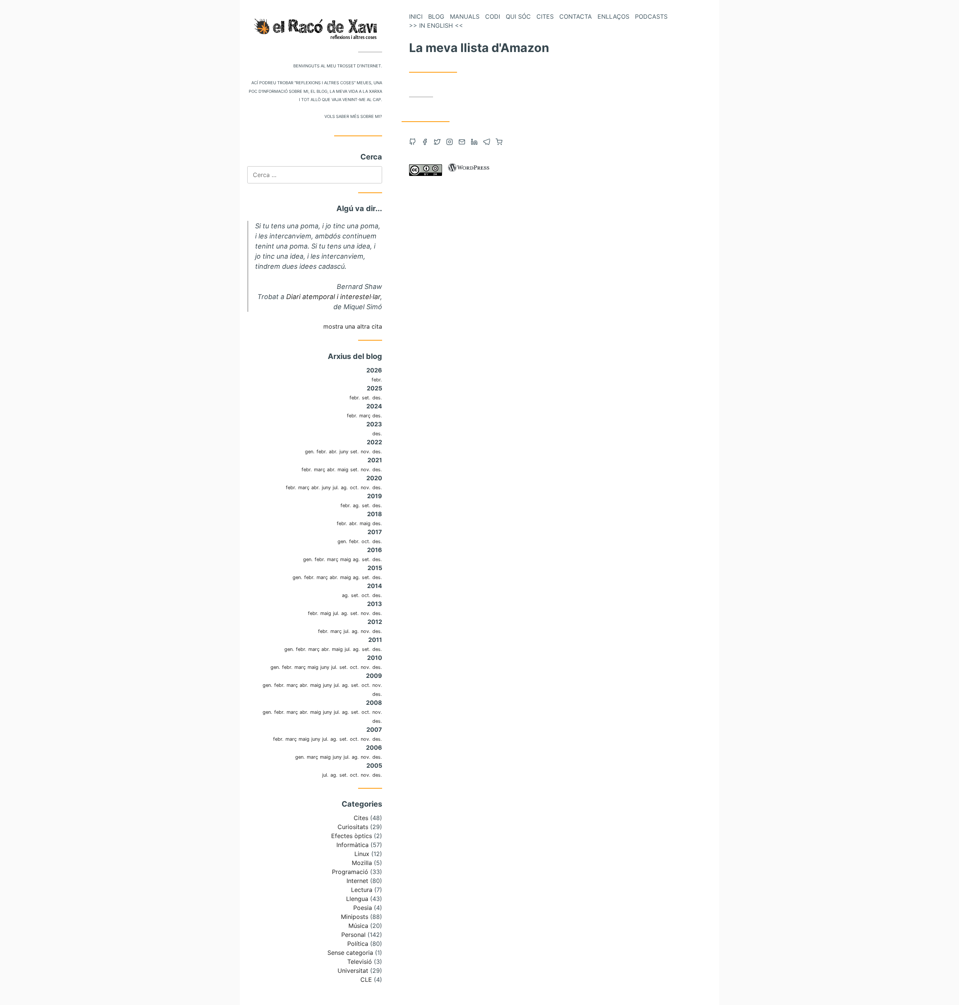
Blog (436, 16)
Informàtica (352, 845)
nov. (365, 451)
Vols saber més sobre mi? (353, 115)
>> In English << (436, 25)
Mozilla (362, 863)
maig (343, 469)
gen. (310, 451)
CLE (366, 979)
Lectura (361, 889)
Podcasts (651, 16)
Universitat (353, 970)
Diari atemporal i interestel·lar (333, 297)
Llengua (357, 898)
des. (377, 398)
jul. (336, 487)
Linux (361, 854)
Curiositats (353, 827)
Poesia (362, 907)
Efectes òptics (351, 836)
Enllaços (613, 16)
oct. (354, 487)
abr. (333, 451)
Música (358, 925)
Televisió (359, 961)
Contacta (575, 16)
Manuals (465, 16)
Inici (416, 16)
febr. (377, 380)
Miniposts (354, 916)
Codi (492, 16)
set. (366, 398)
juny (343, 451)
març (364, 415)
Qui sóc (518, 16)
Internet (357, 880)
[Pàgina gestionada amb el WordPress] (468, 173)
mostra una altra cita (352, 326)
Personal (353, 934)
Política (357, 943)
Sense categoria (350, 952)
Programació (350, 871)
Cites (361, 818)
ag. (344, 487)
